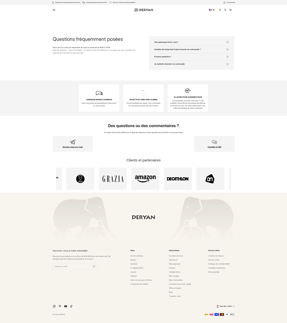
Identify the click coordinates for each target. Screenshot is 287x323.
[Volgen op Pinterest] (59, 306)
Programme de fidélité (139, 284)
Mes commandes (176, 280)
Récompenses (174, 264)
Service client (213, 260)
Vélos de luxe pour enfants (141, 280)
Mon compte (174, 276)
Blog (171, 292)
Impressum (173, 260)
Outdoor (133, 276)
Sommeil (133, 264)
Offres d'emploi (175, 288)
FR (213, 10)
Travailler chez (175, 296)
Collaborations (174, 272)
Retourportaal (213, 272)
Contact (172, 268)
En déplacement (136, 268)
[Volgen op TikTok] (71, 306)
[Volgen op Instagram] (54, 306)
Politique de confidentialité (219, 264)
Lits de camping (136, 256)
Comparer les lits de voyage (180, 284)
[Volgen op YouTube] (65, 306)
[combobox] (212, 10)
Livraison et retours (216, 256)
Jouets (133, 272)
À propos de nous (176, 256)
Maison (133, 260)
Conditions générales (216, 268)
